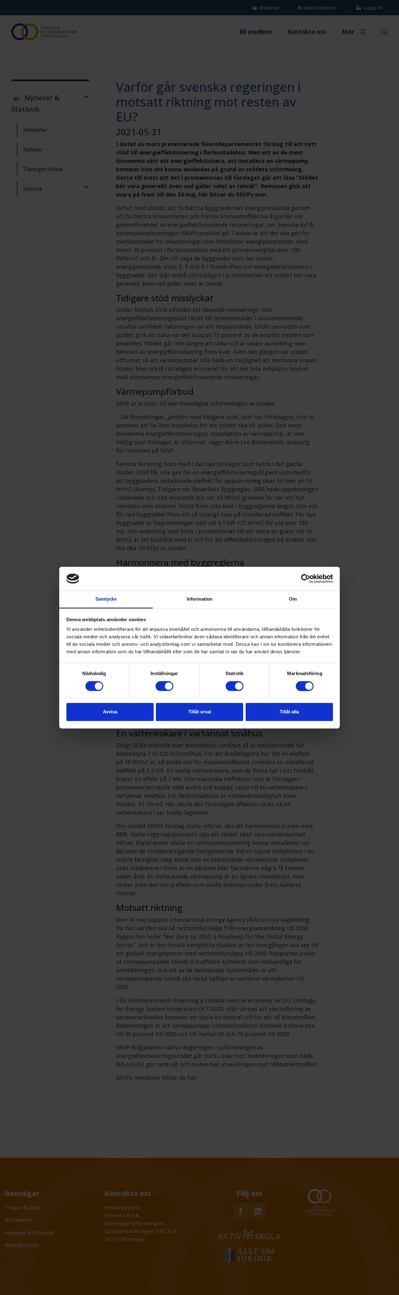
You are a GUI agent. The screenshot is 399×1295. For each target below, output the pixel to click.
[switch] (164, 686)
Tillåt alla (289, 712)
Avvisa (110, 712)
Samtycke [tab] (106, 599)
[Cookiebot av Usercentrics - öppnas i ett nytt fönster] (305, 578)
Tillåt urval (199, 712)
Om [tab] (293, 599)
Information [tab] (199, 599)
